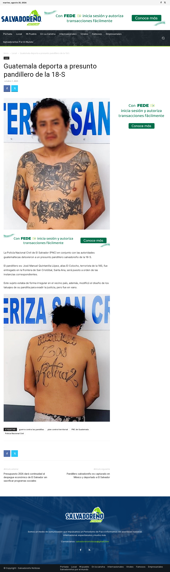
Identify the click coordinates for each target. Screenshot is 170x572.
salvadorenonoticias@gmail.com (92, 541)
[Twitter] (165, 3)
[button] (163, 38)
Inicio (6, 53)
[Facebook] (161, 3)
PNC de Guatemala (80, 429)
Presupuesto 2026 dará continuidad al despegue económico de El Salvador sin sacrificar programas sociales (25, 477)
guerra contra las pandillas (31, 429)
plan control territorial (58, 429)
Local (14, 53)
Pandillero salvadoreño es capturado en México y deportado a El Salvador (88, 475)
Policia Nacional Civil (14, 433)
